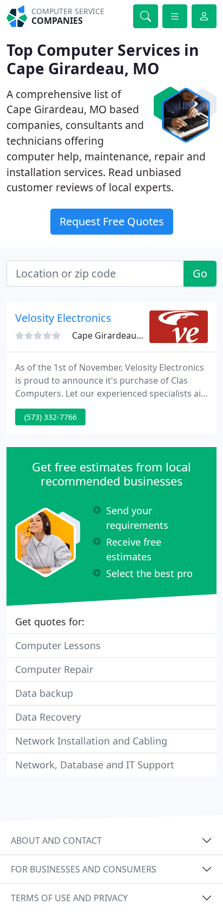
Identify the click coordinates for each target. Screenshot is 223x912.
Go (200, 273)
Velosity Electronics (63, 318)
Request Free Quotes (112, 221)
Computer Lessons (58, 645)
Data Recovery (48, 716)
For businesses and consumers (83, 869)
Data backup (44, 693)
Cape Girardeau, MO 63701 (127, 335)
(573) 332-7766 (50, 417)
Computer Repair (54, 669)
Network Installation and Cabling (91, 740)
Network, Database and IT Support (94, 764)
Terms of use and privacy (69, 898)
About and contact (56, 840)
